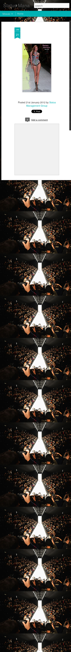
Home (20, 13)
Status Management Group (41, 104)
